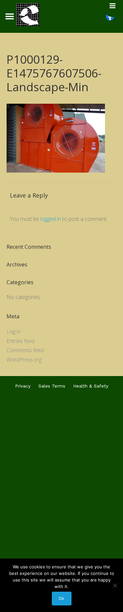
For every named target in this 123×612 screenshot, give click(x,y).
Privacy (23, 386)
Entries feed (20, 341)
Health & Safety (90, 386)
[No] (115, 585)
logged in (50, 218)
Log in (14, 331)
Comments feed (25, 350)
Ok (62, 598)
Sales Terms (51, 386)
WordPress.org (24, 359)
